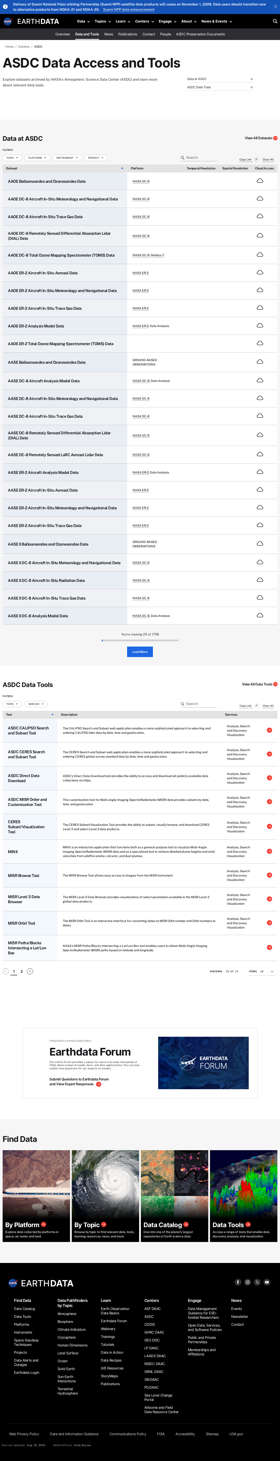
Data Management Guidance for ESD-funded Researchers (203, 1313)
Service (34, 704)
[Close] (275, 7)
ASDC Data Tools (199, 87)
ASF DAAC (152, 1308)
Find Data (22, 1300)
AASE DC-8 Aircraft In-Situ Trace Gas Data (45, 416)
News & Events (214, 21)
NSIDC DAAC (154, 1364)
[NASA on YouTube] (266, 1282)
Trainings (108, 1336)
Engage (165, 21)
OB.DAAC (151, 1379)
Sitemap (212, 1434)
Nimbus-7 (157, 255)
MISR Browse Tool (23, 875)
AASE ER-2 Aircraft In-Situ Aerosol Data (43, 490)
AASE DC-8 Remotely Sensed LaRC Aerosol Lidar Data (55, 454)
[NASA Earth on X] (257, 1282)
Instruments (23, 1332)
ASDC (149, 1316)
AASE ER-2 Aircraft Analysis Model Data (43, 472)
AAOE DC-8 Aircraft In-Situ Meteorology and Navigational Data (63, 199)
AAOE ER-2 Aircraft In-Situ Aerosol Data (43, 273)
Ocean (63, 1361)
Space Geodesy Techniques (26, 1342)
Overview (62, 34)
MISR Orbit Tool (21, 923)
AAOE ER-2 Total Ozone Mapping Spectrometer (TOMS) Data (60, 343)
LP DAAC (151, 1348)
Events (236, 1308)
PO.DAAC (151, 1387)
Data (81, 21)
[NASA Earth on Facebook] (238, 1282)
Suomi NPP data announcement (128, 9)
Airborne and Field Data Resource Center (161, 1409)
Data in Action (112, 1352)
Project (94, 158)
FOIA (160, 1434)
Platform (35, 158)
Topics (100, 21)
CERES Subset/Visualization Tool (26, 826)
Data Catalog (24, 1308)
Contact (148, 34)
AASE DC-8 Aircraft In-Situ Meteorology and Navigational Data (63, 398)
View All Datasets (259, 138)
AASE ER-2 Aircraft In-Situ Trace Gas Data (45, 525)
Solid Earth (66, 1369)
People (165, 34)
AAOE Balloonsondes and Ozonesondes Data (47, 181)
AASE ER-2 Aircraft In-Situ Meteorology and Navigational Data (62, 508)
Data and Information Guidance (74, 1434)
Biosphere (65, 1321)
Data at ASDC (196, 79)
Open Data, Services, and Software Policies (205, 1327)
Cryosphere (67, 1337)
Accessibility (185, 1434)
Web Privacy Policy (24, 1434)
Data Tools (22, 1316)
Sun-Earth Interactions (67, 1378)
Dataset (11, 168)
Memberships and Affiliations (202, 1352)
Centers (142, 21)
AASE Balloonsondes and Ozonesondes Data (47, 362)
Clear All (268, 159)
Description (69, 714)
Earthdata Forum (114, 1321)
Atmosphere (67, 1313)
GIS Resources (112, 1368)
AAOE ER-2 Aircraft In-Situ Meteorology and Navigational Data (62, 290)
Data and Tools (87, 34)
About (186, 21)
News (108, 34)
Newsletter (239, 1316)
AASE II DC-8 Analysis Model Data (38, 616)
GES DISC (152, 1340)
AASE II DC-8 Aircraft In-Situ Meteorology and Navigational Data (64, 562)
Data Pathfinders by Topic (73, 1303)
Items (253, 971)
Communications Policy (128, 1434)
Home (9, 46)
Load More (140, 652)
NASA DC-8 (141, 181)
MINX (13, 851)
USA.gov (236, 1434)
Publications (127, 34)
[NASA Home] (8, 21)
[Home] (38, 21)
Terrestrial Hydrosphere (68, 1391)
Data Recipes (111, 1360)
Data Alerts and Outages (26, 1362)
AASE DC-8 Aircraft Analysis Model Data (43, 381)
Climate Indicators (72, 1329)
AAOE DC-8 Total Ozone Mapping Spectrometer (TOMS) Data (61, 255)
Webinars (108, 1329)
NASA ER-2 (141, 273)
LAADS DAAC (155, 1356)
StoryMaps (109, 1376)
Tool (9, 714)
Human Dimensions (73, 1345)
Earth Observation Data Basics (115, 1310)
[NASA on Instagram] (247, 1282)
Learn (121, 21)
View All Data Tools (257, 684)
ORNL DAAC (154, 1371)
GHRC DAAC (154, 1332)
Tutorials (107, 1344)
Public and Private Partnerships (202, 1339)
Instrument (65, 158)
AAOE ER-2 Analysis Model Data (36, 326)
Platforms (21, 1324)
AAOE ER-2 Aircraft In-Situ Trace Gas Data (45, 308)
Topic (10, 158)
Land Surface (68, 1353)
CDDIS (149, 1324)
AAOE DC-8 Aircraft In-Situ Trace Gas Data (45, 216)
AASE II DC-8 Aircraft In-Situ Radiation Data (46, 580)
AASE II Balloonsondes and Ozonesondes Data (48, 544)
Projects (20, 1352)
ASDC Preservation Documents (200, 34)
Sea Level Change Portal (158, 1397)
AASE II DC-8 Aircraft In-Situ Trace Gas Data (46, 598)
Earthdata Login (26, 1372)
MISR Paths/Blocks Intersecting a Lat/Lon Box (27, 948)
